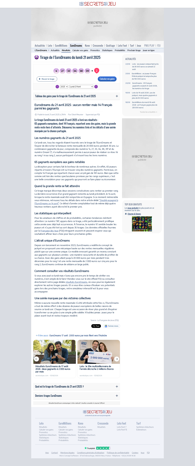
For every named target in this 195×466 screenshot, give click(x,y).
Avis (47, 453)
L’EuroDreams (41, 50)
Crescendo (98, 45)
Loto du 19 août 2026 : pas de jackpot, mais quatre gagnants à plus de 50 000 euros (144, 95)
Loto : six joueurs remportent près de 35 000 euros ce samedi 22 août (145, 66)
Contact (54, 453)
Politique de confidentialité (118, 453)
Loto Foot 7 (121, 427)
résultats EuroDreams (76, 281)
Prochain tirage (134, 50)
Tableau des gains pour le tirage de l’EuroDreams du (65, 96)
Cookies (135, 453)
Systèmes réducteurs (47, 435)
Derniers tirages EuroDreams (48, 395)
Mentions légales (67, 453)
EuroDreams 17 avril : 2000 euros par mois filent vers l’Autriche (78, 335)
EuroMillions (61, 45)
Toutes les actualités (147, 112)
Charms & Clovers (134, 213)
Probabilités (120, 50)
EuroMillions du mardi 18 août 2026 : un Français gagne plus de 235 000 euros (144, 105)
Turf (132, 45)
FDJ (159, 45)
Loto (50, 45)
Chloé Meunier (77, 114)
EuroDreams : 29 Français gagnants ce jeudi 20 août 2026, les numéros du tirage (144, 85)
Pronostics (95, 50)
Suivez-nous (113, 326)
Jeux (139, 45)
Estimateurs (141, 430)
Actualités (40, 45)
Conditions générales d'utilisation (90, 453)
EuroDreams (76, 45)
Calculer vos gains (80, 50)
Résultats (66, 50)
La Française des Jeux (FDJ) (108, 320)
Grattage (110, 45)
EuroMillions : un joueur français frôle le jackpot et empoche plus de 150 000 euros (144, 76)
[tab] (48, 432)
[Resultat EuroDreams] (97, 3)
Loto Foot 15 (122, 430)
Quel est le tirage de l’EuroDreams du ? (59, 386)
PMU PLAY (149, 45)
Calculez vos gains (107, 78)
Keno (87, 45)
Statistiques (107, 50)
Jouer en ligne (149, 50)
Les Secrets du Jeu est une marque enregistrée (97, 415)
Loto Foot (122, 45)
